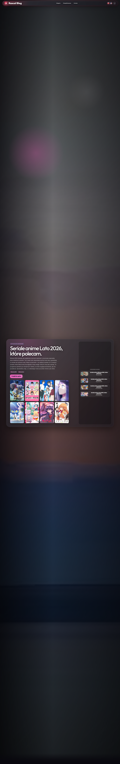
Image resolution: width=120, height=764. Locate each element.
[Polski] (108, 3)
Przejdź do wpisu (16, 376)
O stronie (76, 3)
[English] (111, 3)
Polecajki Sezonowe (67, 3)
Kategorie (58, 3)
